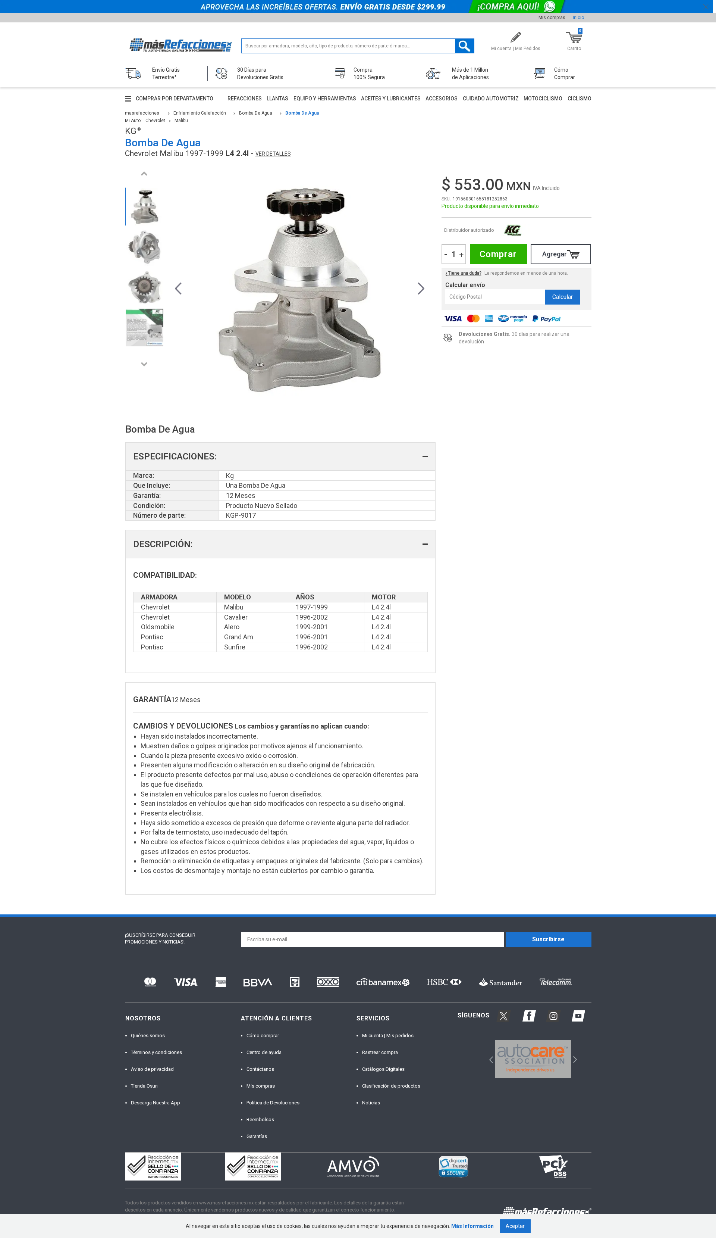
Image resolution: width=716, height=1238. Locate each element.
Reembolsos (260, 1119)
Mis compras (551, 17)
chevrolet (155, 120)
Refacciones (244, 99)
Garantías (256, 1136)
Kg (512, 230)
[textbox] (357, 45)
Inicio (578, 17)
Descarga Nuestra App (155, 1103)
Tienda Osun (144, 1086)
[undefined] (299, 287)
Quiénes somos (148, 1035)
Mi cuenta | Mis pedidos (388, 1035)
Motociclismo (543, 99)
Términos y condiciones (156, 1052)
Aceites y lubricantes (391, 99)
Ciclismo (579, 99)
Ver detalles (273, 154)
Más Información (472, 1226)
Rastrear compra (380, 1052)
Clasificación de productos (391, 1086)
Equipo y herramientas (324, 99)
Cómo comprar (262, 1035)
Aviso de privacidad (152, 1069)
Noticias (371, 1103)
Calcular (562, 296)
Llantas (277, 99)
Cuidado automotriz (491, 99)
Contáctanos (260, 1069)
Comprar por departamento (174, 99)
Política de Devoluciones (272, 1103)
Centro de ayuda (264, 1052)
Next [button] (144, 364)
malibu (181, 120)
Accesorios (441, 99)
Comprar (498, 254)
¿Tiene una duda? (463, 273)
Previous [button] (144, 173)
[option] (144, 206)
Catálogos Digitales (383, 1069)
